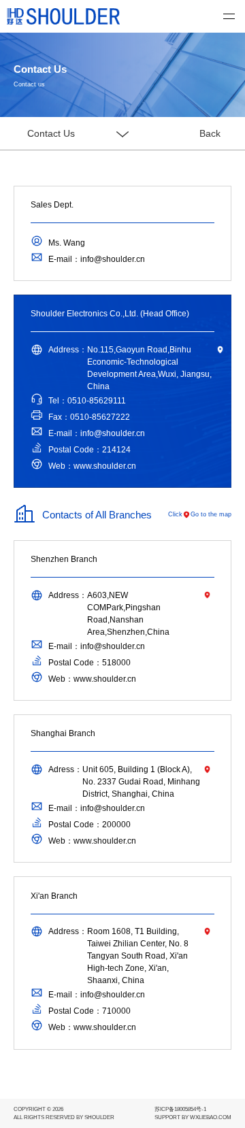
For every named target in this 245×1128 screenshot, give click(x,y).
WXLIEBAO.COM (210, 1117)
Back (209, 133)
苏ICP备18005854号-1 (180, 1109)
